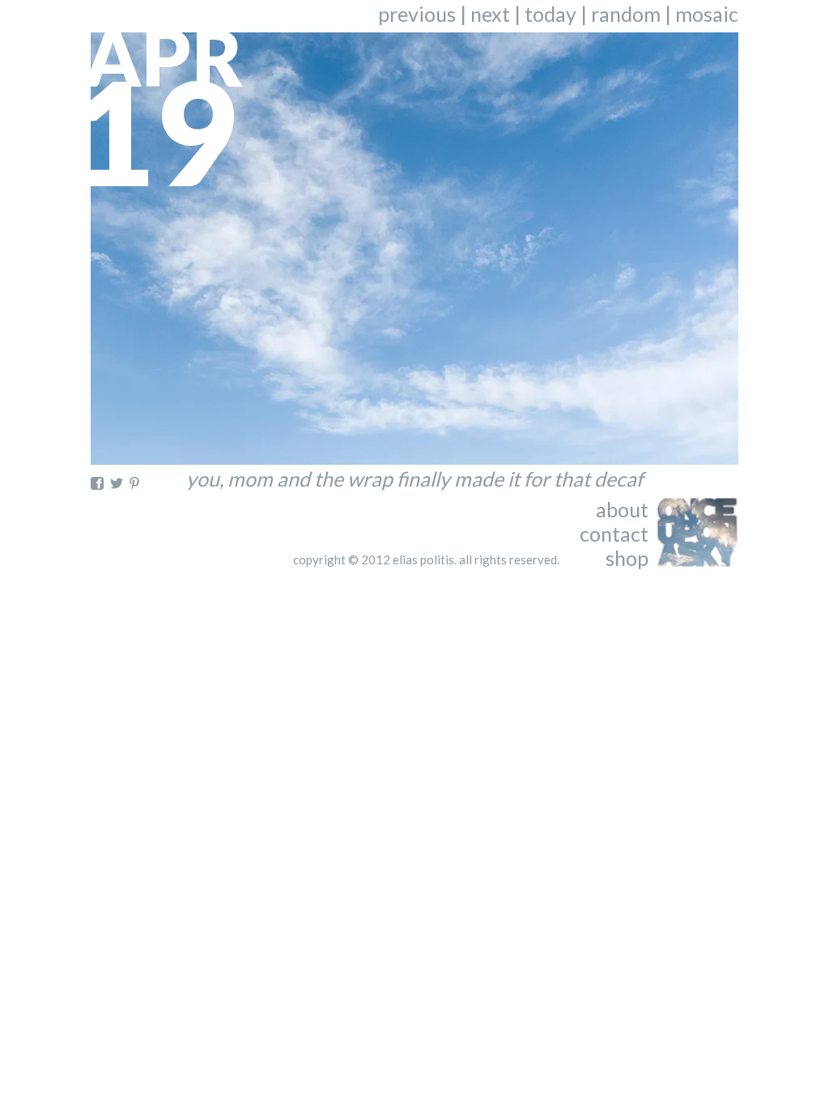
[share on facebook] (97, 483)
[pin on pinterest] (134, 483)
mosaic (706, 14)
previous (417, 14)
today (550, 14)
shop (627, 558)
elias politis (423, 559)
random (626, 14)
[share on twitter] (116, 483)
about (622, 509)
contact (614, 533)
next (490, 14)
